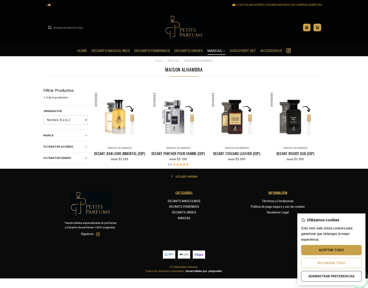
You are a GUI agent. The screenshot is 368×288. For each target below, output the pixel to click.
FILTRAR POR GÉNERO (57, 158)
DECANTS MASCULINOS (184, 201)
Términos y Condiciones (278, 201)
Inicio (158, 60)
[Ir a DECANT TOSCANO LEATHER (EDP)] (236, 117)
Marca (48, 135)
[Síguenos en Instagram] (288, 50)
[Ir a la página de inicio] (184, 27)
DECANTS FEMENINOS (184, 206)
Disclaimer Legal (278, 212)
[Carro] (317, 27)
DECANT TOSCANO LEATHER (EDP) (236, 153)
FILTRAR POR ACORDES (58, 146)
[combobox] (69, 27)
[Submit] (49, 27)
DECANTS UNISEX (184, 212)
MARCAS (173, 60)
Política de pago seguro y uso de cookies (278, 206)
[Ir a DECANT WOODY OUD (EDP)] (295, 117)
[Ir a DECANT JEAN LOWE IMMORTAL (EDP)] (119, 117)
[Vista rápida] (95, 116)
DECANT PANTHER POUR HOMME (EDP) (178, 153)
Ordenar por (52, 111)
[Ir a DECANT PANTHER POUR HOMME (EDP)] (178, 117)
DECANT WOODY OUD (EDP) (295, 153)
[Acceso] (306, 27)
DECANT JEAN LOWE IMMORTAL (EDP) (119, 153)
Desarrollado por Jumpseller (204, 271)
